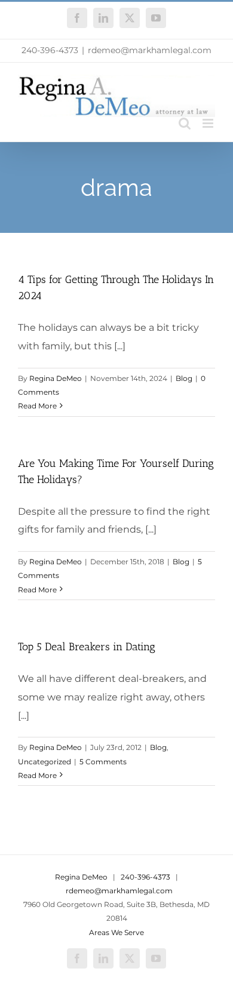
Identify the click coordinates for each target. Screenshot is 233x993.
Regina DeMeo (55, 378)
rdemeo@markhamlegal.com (149, 50)
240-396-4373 (50, 50)
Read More (37, 405)
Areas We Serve (116, 932)
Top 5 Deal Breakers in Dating (86, 646)
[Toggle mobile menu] (209, 123)
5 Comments (103, 761)
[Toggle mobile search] (185, 123)
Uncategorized (44, 761)
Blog (184, 378)
